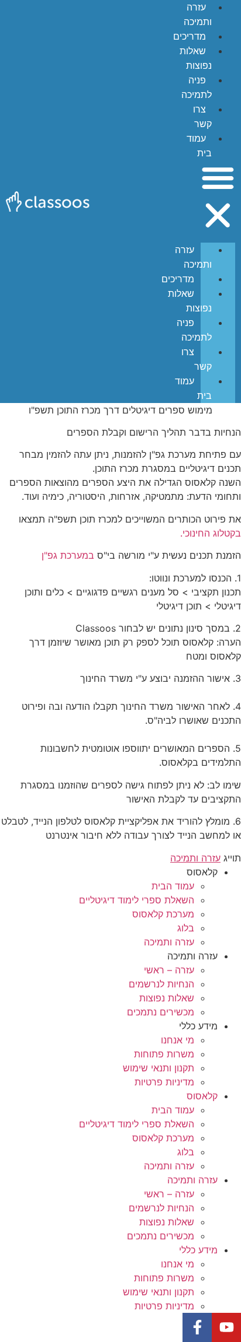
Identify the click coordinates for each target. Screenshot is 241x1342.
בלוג (185, 928)
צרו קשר (196, 359)
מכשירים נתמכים (160, 1012)
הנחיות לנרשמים (161, 984)
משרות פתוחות (164, 1054)
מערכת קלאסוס (163, 914)
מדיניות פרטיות (164, 1082)
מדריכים (189, 36)
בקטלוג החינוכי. (210, 533)
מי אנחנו (177, 1040)
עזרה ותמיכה (193, 257)
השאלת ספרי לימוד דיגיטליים (136, 900)
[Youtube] (226, 1327)
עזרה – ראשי (169, 970)
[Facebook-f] (197, 1327)
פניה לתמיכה (194, 330)
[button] (218, 198)
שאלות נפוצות (190, 301)
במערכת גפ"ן (68, 555)
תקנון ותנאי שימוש (158, 1068)
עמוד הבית (173, 886)
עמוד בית (193, 388)
